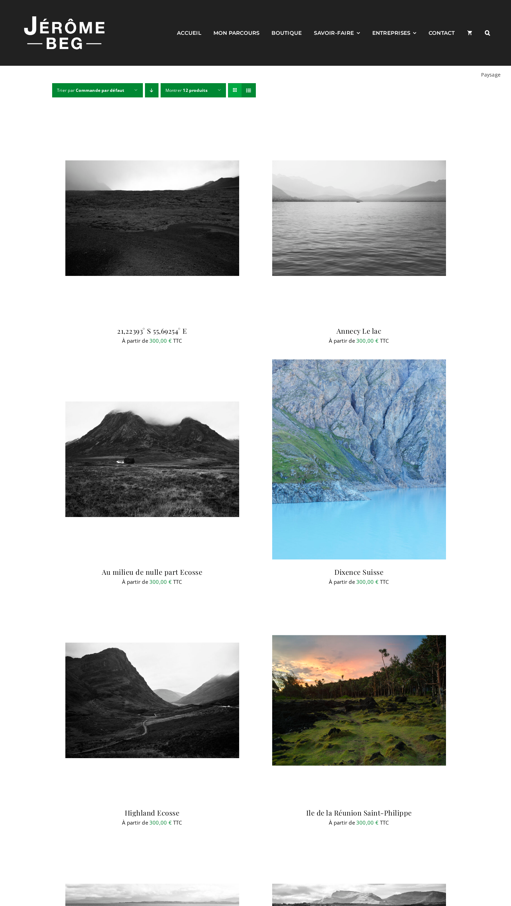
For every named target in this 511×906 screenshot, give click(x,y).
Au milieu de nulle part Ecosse (152, 572)
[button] (487, 32)
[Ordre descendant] (152, 90)
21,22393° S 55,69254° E (152, 330)
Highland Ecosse (152, 812)
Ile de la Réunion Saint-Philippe (359, 812)
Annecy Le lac (359, 330)
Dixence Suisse (358, 572)
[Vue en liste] (249, 90)
